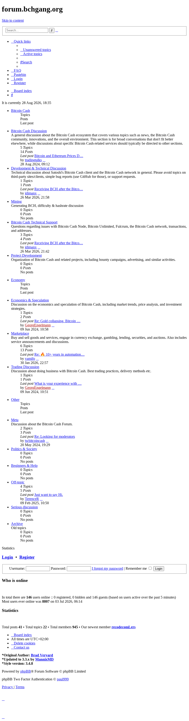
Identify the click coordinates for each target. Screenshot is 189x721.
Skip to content (13, 20)
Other (15, 400)
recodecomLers (124, 627)
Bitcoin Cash (20, 111)
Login (7, 557)
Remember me (137, 568)
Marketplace (20, 333)
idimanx (31, 193)
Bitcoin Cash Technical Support (34, 222)
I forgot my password (107, 568)
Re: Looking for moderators (54, 436)
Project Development (26, 255)
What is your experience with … (58, 383)
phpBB (25, 671)
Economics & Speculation (30, 300)
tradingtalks (33, 160)
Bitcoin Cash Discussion (29, 131)
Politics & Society (24, 449)
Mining (16, 201)
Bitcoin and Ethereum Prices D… (58, 156)
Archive (17, 524)
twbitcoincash (35, 441)
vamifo (30, 358)
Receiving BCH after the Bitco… (58, 189)
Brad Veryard (42, 655)
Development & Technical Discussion (38, 168)
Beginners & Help (24, 466)
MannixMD (44, 659)
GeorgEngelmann (38, 325)
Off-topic (17, 482)
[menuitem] (35, 50)
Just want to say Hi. (48, 495)
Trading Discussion (25, 367)
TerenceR (32, 499)
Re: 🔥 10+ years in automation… (59, 354)
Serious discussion (24, 507)
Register (27, 557)
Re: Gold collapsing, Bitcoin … (57, 321)
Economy (18, 280)
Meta (14, 420)
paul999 (63, 679)
